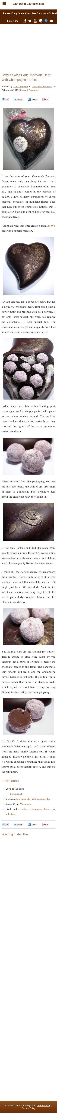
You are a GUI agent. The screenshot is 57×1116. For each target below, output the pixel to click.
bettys (24, 809)
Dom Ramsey (20, 86)
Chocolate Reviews (42, 86)
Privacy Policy (28, 1108)
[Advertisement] (27, 48)
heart (47, 809)
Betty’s (51, 225)
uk (53, 809)
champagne (36, 809)
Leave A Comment (29, 90)
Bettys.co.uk (16, 794)
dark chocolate (22, 799)
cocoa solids (43, 799)
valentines (11, 814)
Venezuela (25, 804)
